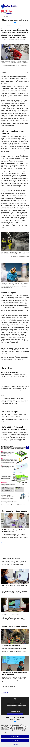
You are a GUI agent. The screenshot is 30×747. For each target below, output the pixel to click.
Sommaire (4, 72)
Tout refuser (15, 740)
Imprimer (9, 25)
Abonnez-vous (11, 714)
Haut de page (4, 692)
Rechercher (25, 1)
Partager (19, 25)
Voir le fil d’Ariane (5, 16)
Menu (28, 1)
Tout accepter (15, 736)
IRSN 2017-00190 (7, 414)
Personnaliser (15, 744)
